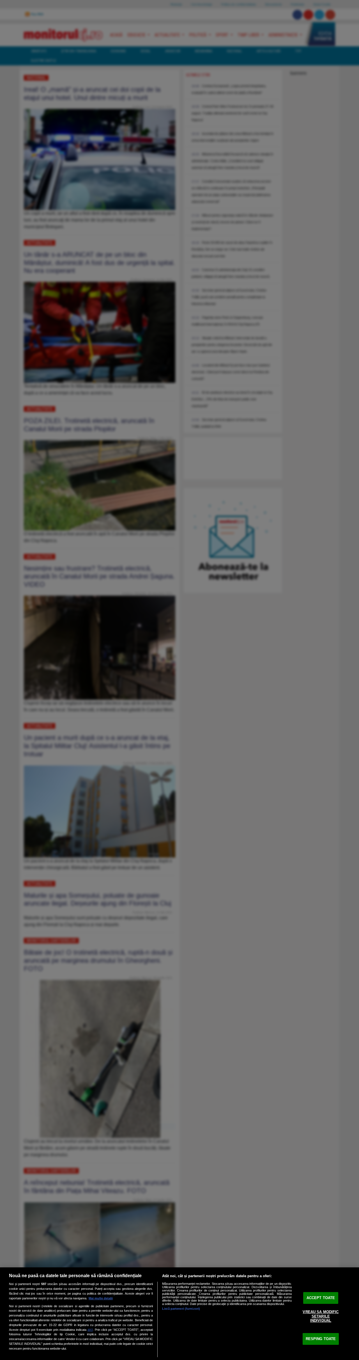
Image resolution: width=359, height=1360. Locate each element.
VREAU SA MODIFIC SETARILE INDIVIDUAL (321, 1316)
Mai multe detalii (101, 1298)
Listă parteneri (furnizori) (181, 1308)
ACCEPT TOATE (321, 1298)
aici (90, 1330)
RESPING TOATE (321, 1339)
